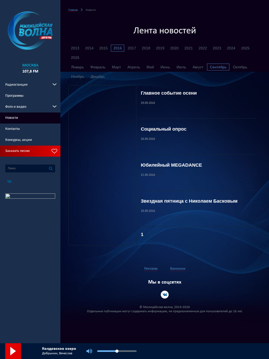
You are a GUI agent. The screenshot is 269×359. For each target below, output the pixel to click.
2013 (75, 48)
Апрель (133, 67)
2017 (132, 48)
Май (150, 67)
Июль (181, 67)
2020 (174, 48)
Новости (11, 118)
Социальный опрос (164, 129)
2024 (231, 48)
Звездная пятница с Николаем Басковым (189, 201)
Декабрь (98, 76)
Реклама (151, 269)
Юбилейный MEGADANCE (171, 165)
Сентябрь (218, 67)
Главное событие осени (169, 93)
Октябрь (240, 67)
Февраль (97, 67)
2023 (217, 48)
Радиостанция (16, 85)
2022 (203, 48)
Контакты (12, 129)
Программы (14, 96)
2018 (146, 48)
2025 (245, 48)
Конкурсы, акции (18, 140)
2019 (160, 48)
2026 (75, 57)
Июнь (165, 67)
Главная (73, 10)
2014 (89, 48)
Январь (77, 67)
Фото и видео (15, 107)
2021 (188, 48)
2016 (117, 48)
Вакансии (177, 269)
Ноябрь (77, 76)
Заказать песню (17, 151)
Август (198, 67)
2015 (103, 48)
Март (116, 67)
